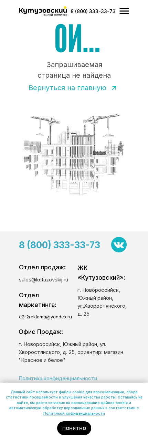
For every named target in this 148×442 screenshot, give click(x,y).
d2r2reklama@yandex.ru (45, 316)
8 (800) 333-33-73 (59, 245)
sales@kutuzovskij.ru (43, 279)
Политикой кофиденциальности (74, 413)
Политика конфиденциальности (58, 378)
